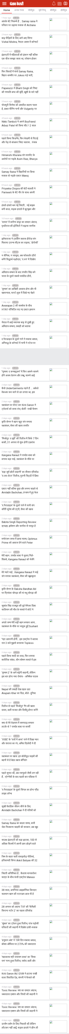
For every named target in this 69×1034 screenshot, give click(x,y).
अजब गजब (19, 10)
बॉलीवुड (53, 10)
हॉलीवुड (64, 10)
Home (7, 10)
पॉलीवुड (31, 10)
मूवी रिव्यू (42, 10)
